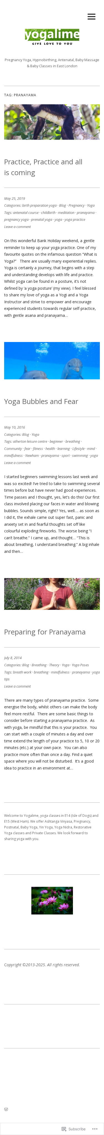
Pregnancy (77, 205)
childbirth (48, 212)
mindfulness (13, 455)
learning (63, 448)
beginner (56, 441)
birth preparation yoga (39, 205)
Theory (54, 664)
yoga (58, 219)
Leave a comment (17, 226)
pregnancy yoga (16, 219)
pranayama (86, 212)
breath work (22, 672)
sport (66, 455)
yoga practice (75, 219)
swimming (80, 455)
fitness (38, 448)
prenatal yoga (41, 219)
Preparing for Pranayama (45, 632)
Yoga (91, 205)
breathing (72, 441)
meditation (66, 212)
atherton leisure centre (30, 441)
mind (91, 448)
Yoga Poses (80, 664)
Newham (32, 455)
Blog (62, 205)
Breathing (39, 664)
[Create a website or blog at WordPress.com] (6, 1109)
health (50, 448)
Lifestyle (78, 448)
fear (27, 448)
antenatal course (26, 212)
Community (13, 448)
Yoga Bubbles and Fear (41, 401)
